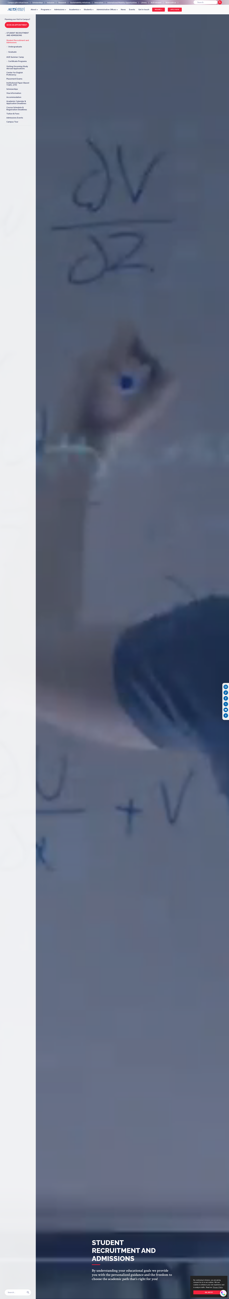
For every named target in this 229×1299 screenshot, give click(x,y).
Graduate (12, 52)
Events (132, 9)
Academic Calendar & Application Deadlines (16, 102)
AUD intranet (156, 3)
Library (144, 3)
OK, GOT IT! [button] (209, 1292)
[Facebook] (226, 698)
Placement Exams (14, 79)
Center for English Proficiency (14, 74)
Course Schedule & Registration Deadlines (16, 108)
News (123, 9)
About (34, 9)
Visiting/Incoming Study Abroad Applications (17, 67)
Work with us (171, 3)
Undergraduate (15, 47)
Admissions (59, 9)
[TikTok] (226, 692)
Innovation (98, 3)
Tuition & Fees (12, 114)
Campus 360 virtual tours (18, 3)
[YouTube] (226, 710)
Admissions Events (14, 118)
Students (88, 9)
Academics (74, 9)
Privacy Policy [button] (218, 1287)
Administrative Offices (107, 9)
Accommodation (13, 97)
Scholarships (37, 3)
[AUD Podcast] (226, 715)
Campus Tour (12, 122)
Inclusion (50, 3)
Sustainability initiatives (80, 3)
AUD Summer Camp (15, 57)
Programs (45, 9)
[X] (226, 704)
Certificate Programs (17, 61)
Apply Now (174, 9)
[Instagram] (226, 687)
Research (62, 3)
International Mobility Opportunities (122, 3)
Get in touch (143, 9)
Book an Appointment (17, 25)
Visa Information (13, 93)
